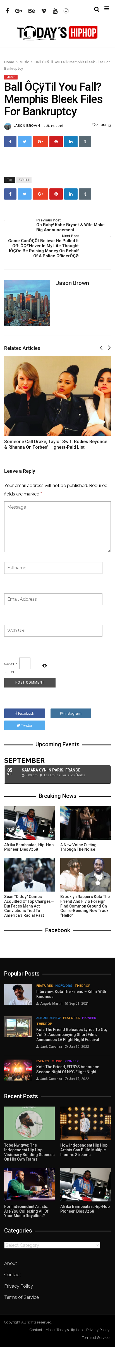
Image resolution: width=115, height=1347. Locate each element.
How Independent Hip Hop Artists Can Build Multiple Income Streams (83, 1150)
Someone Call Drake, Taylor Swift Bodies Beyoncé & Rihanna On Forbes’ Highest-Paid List (55, 444)
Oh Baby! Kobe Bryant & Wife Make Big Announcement (70, 225)
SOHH (24, 180)
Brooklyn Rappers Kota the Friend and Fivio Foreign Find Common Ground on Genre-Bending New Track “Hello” (85, 906)
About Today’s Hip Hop (64, 1330)
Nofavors (63, 986)
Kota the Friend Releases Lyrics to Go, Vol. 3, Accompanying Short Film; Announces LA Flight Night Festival (71, 1034)
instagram (73, 713)
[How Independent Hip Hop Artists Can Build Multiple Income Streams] (85, 1123)
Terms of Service (21, 1297)
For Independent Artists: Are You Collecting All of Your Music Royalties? (26, 1211)
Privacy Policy (18, 1286)
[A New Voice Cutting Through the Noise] (85, 823)
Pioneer (89, 1018)
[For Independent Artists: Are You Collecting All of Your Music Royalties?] (29, 1184)
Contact (12, 1274)
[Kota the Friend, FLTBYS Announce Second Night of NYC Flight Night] (18, 1070)
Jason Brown (27, 126)
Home (9, 62)
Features (44, 986)
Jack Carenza (51, 1047)
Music (24, 62)
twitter (26, 725)
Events (42, 1061)
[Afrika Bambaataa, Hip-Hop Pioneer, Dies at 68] (29, 823)
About (10, 1263)
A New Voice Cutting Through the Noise (78, 847)
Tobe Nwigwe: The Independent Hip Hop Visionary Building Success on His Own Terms (29, 1152)
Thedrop (82, 986)
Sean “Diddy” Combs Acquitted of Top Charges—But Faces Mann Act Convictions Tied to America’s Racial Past (29, 906)
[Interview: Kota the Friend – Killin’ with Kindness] (18, 994)
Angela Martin (51, 1003)
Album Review (48, 1018)
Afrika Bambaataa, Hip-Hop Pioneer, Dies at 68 (29, 847)
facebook (26, 713)
